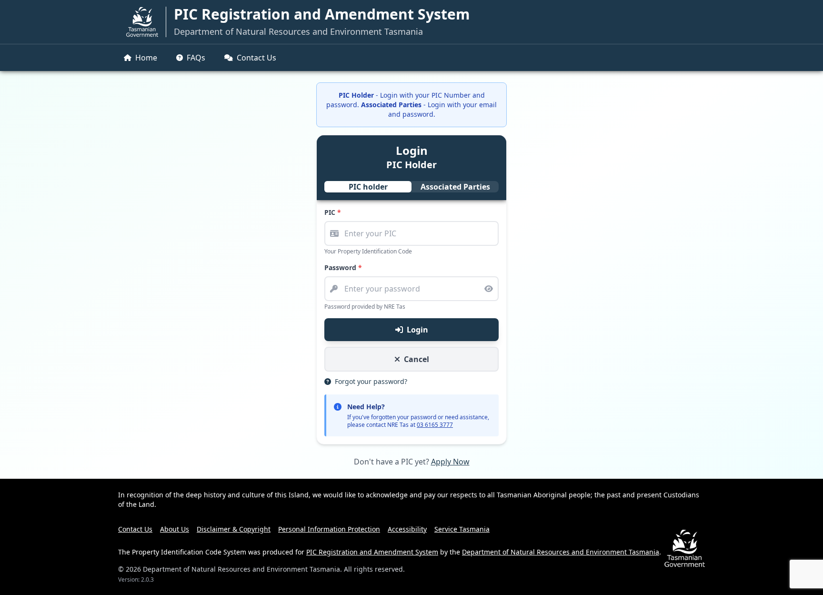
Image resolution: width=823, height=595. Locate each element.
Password (343, 267)
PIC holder (368, 187)
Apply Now (450, 461)
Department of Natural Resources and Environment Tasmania (298, 31)
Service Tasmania (462, 529)
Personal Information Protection (329, 529)
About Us (174, 529)
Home (146, 57)
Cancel (416, 359)
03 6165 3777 (435, 425)
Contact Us (256, 57)
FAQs (196, 57)
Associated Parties (455, 187)
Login (417, 329)
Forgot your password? (370, 381)
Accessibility (407, 529)
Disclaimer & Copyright (234, 529)
